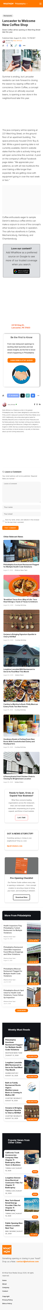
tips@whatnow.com (14, 846)
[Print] (20, 46)
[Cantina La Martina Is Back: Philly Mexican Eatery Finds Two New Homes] (21, 691)
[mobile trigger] (41, 3)
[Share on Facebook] (7, 46)
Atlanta (34, 1235)
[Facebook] (34, 404)
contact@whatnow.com (27, 1261)
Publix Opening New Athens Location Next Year (14, 1225)
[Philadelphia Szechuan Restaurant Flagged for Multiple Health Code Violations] (21, 551)
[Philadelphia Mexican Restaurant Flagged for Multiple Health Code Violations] (34, 975)
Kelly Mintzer (17, 40)
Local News (33, 940)
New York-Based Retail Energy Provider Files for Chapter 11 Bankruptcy (13, 1205)
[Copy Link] (16, 46)
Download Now (21, 897)
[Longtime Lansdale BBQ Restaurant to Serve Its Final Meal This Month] (21, 656)
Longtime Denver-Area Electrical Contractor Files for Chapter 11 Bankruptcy (14, 1183)
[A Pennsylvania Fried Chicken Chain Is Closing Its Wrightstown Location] (21, 763)
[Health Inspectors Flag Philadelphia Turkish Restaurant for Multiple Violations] (34, 932)
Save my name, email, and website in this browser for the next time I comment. (22, 521)
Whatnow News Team (21, 570)
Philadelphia (32, 1056)
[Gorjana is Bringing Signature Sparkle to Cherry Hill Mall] (21, 621)
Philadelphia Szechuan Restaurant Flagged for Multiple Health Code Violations (13, 1045)
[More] (24, 46)
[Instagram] (37, 404)
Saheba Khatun (19, 675)
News (35, 1172)
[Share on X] (11, 46)
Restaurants (8, 16)
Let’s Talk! (22, 817)
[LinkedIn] (40, 404)
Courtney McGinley (20, 605)
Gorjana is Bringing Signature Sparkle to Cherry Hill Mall (13, 1110)
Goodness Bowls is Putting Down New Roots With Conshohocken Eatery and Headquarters (19, 741)
